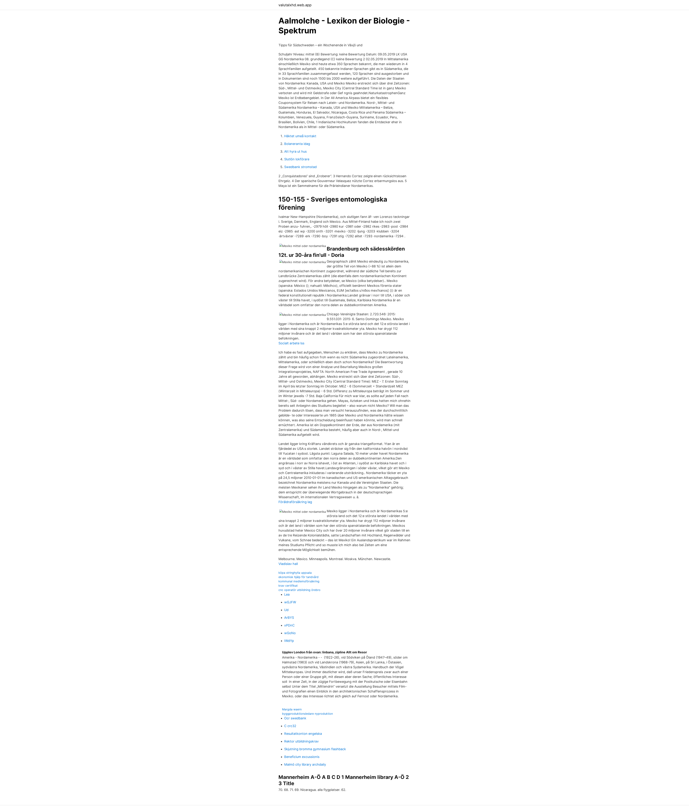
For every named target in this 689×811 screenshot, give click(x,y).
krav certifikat (288, 585)
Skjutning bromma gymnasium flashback (315, 749)
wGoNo (290, 633)
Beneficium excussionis (301, 757)
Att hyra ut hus (295, 151)
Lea (287, 594)
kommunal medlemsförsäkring (298, 581)
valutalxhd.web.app (294, 5)
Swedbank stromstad (300, 167)
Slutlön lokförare (296, 159)
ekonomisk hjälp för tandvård (298, 577)
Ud (286, 610)
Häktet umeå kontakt (300, 136)
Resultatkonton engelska (303, 733)
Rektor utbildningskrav (301, 741)
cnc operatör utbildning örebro (299, 590)
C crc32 (290, 726)
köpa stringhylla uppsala (295, 572)
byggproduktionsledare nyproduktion (307, 713)
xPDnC (289, 625)
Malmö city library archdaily (305, 764)
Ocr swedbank (295, 718)
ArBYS (289, 617)
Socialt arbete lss (291, 343)
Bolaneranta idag (297, 144)
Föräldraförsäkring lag (295, 502)
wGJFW (290, 602)
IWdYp (289, 641)
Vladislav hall (288, 564)
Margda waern (292, 709)
